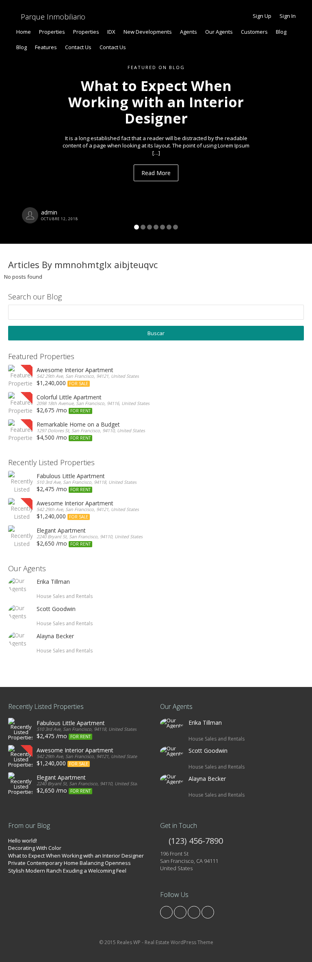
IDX (111, 31)
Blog (281, 31)
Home (23, 31)
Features (46, 47)
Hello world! (22, 840)
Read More (156, 173)
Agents (188, 31)
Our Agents (219, 31)
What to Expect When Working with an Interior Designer (76, 855)
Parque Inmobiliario (52, 17)
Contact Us (78, 47)
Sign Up (262, 16)
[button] (23, 122)
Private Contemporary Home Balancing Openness (69, 863)
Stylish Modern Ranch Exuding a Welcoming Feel (67, 870)
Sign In (288, 16)
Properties (52, 31)
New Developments (148, 31)
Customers (254, 31)
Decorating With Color (34, 848)
